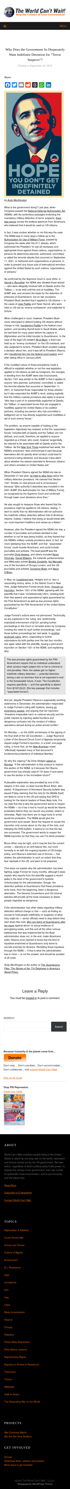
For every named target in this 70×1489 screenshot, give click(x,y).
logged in (31, 998)
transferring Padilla (31, 325)
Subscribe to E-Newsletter (18, 1192)
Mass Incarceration (14, 1312)
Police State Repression (17, 1342)
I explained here (24, 579)
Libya (7, 1304)
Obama (8, 1319)
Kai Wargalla (55, 561)
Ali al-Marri (41, 339)
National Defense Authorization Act (46, 211)
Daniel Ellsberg (23, 558)
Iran (6, 1289)
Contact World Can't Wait (17, 1200)
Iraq (6, 1297)
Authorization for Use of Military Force (24, 239)
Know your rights (13, 1091)
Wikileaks (9, 1386)
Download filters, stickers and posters (24, 1461)
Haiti (6, 1275)
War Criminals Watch (15, 1432)
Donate (8, 1457)
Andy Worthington (17, 200)
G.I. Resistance (12, 1267)
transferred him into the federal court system (33, 354)
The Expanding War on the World (22, 1401)
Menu (63, 26)
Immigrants (10, 1282)
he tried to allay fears (41, 475)
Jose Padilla (24, 304)
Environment (11, 1260)
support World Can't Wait (43, 1069)
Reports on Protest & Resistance (21, 1364)
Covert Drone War (14, 1237)
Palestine (9, 1334)
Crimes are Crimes (14, 1245)
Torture (8, 1379)
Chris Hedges (22, 554)
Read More (10, 1185)
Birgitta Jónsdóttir (38, 561)
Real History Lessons (15, 1349)
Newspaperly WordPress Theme (35, 1484)
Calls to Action (12, 1394)
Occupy (8, 1327)
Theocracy (10, 1371)
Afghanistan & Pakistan (16, 1230)
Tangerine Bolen (38, 568)
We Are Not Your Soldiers (18, 1436)
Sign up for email (13, 1077)
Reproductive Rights (15, 1357)
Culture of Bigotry (13, 1252)
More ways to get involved (18, 1465)
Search (9, 1018)
